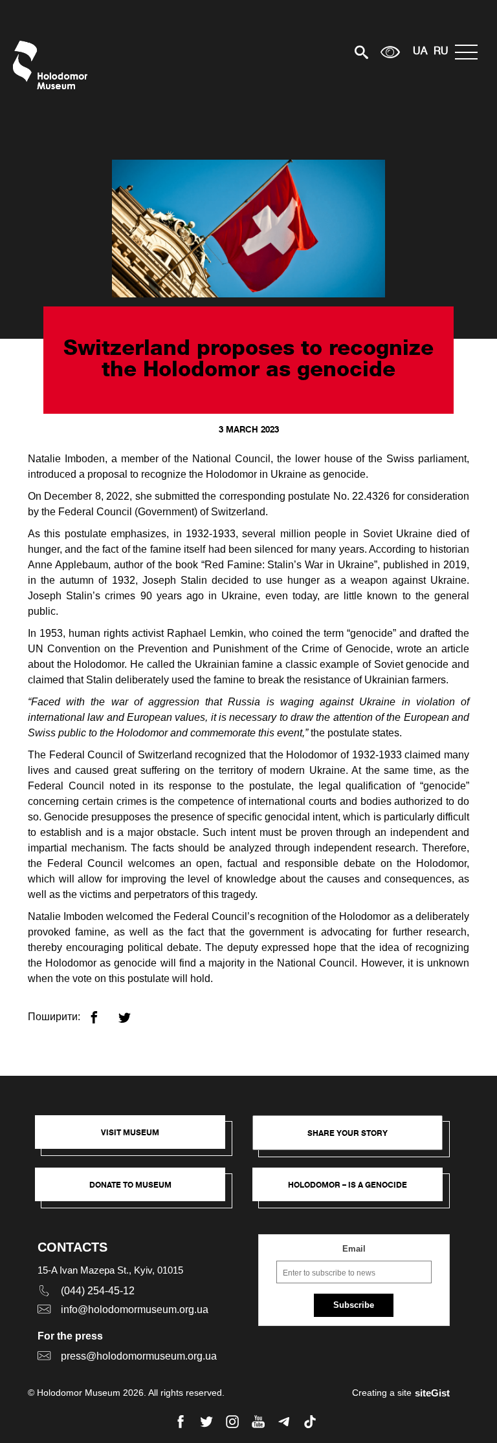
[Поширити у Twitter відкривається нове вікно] (132, 1012)
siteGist (432, 1392)
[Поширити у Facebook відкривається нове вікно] (102, 1012)
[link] (136, 1190)
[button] (136, 1138)
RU (441, 51)
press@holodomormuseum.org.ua (139, 1356)
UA (420, 51)
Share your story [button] (347, 1133)
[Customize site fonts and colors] (390, 52)
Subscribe (353, 1305)
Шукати (316, 52)
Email (354, 1249)
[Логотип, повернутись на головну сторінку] (53, 65)
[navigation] (469, 52)
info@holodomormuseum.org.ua (134, 1309)
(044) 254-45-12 (98, 1290)
